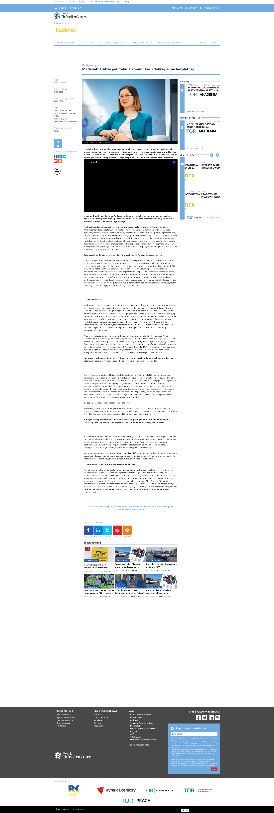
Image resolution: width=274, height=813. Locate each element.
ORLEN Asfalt (135, 737)
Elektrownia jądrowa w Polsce (143, 739)
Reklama (97, 723)
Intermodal (135, 726)
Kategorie (74, 7)
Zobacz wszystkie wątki (139, 744)
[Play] (87, 209)
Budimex (134, 720)
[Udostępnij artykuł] (60, 156)
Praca (214, 42)
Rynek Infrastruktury (66, 717)
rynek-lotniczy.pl (96, 2)
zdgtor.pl (126, 2)
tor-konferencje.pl (112, 2)
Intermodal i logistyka (169, 42)
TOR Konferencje (101, 717)
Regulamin (98, 726)
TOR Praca (61, 726)
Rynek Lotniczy (63, 723)
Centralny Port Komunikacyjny (143, 723)
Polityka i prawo (114, 42)
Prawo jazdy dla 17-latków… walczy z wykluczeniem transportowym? (128, 567)
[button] (212, 159)
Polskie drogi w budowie (140, 714)
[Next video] (95, 209)
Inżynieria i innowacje (140, 42)
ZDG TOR (98, 714)
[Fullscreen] (174, 209)
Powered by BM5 (81, 809)
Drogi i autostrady (90, 42)
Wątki (203, 42)
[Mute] (102, 209)
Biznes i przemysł (66, 42)
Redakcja (98, 720)
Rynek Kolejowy (64, 714)
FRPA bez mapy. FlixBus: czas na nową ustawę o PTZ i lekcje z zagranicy (99, 593)
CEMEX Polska (136, 717)
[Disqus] (131, 650)
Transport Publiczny (65, 720)
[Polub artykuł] (56, 156)
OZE (132, 734)
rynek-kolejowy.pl (80, 2)
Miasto (190, 42)
